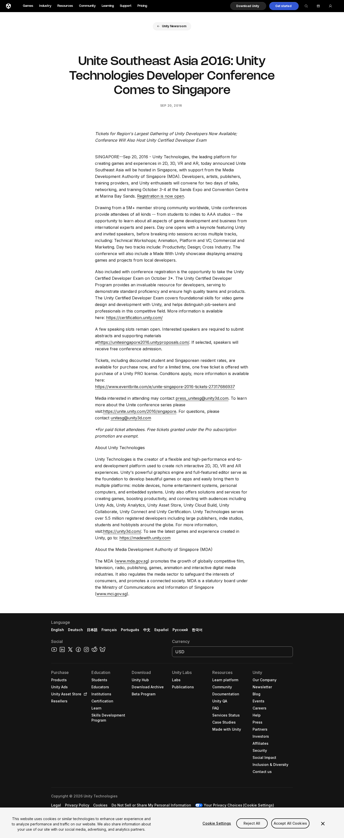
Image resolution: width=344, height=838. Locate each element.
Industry (45, 6)
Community (87, 6)
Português (130, 630)
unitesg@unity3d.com (131, 417)
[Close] (323, 823)
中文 (146, 630)
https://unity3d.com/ (122, 531)
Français (109, 630)
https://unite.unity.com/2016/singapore (139, 411)
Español (161, 630)
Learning (108, 6)
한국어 (197, 630)
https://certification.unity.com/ (134, 317)
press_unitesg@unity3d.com (202, 398)
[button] (248, 6)
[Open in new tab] (84, 694)
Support (125, 6)
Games (28, 6)
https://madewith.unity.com (144, 537)
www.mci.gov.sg (111, 593)
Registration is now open (160, 196)
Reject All (252, 823)
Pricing (142, 6)
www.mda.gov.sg (132, 561)
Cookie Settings (216, 823)
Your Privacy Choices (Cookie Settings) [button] (239, 805)
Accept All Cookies (290, 823)
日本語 (92, 630)
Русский (180, 630)
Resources (65, 6)
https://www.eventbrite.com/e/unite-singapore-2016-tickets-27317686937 (165, 386)
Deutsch (75, 630)
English (57, 630)
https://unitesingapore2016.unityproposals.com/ (143, 342)
